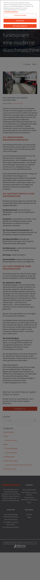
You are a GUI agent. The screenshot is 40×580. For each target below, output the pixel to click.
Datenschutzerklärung (11, 11)
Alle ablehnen (20, 20)
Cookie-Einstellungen (20, 15)
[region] (20, 14)
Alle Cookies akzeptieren (20, 26)
